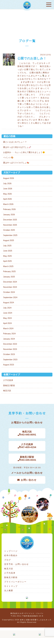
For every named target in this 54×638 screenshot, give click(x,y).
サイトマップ (11, 586)
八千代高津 (8, 380)
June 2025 (7, 251)
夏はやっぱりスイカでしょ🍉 (16, 162)
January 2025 (9, 277)
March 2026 (8, 204)
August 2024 (8, 302)
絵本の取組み (11, 555)
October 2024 (9, 292)
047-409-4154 (28, 446)
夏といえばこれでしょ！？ (15, 142)
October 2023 (9, 354)
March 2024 (8, 328)
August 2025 (8, 240)
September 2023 (10, 359)
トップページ (11, 551)
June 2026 (7, 188)
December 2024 (10, 282)
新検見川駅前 (9, 385)
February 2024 (9, 333)
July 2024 (7, 308)
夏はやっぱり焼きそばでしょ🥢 (17, 147)
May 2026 (7, 194)
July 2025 (7, 245)
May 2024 (7, 318)
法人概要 (8, 590)
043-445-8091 (28, 433)
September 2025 (10, 235)
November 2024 (10, 287)
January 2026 (9, 214)
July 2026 (7, 183)
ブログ (7, 560)
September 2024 (10, 297)
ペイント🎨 (8, 157)
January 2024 (9, 339)
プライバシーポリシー (15, 582)
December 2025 (10, 220)
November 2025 (10, 225)
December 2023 (10, 344)
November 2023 (10, 349)
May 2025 (7, 256)
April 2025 (7, 261)
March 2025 (8, 266)
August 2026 (8, 178)
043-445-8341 (28, 458)
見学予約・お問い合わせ (16, 564)
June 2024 (7, 313)
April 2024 (7, 323)
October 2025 (9, 230)
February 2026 (9, 209)
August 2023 (8, 365)
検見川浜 (7, 390)
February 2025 (9, 271)
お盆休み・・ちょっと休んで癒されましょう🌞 (24, 152)
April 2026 (7, 199)
